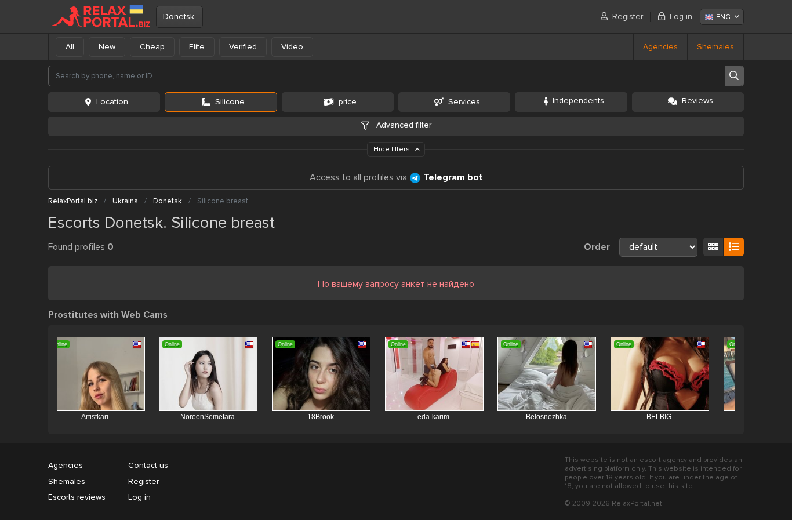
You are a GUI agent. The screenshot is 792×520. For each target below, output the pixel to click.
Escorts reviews (77, 497)
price (348, 102)
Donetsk (178, 16)
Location (112, 102)
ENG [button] (723, 17)
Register (627, 16)
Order (597, 247)
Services (464, 102)
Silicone (230, 102)
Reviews (697, 101)
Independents (578, 101)
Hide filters (392, 149)
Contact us (148, 465)
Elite (197, 47)
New (107, 47)
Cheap (152, 47)
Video (292, 47)
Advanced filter (402, 125)
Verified (243, 47)
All (70, 47)
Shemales (715, 47)
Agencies (660, 47)
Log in (681, 16)
